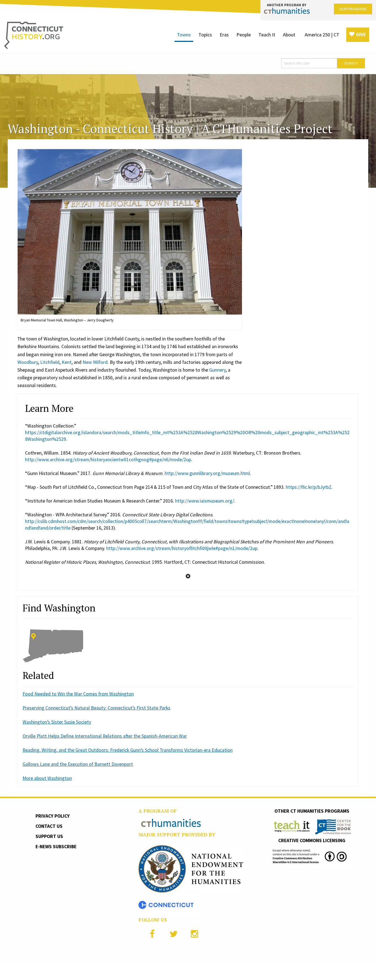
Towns (184, 34)
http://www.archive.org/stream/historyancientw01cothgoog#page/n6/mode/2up (108, 460)
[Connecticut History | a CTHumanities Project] (33, 35)
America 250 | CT (322, 34)
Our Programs (353, 8)
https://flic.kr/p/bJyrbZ (308, 487)
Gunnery (217, 370)
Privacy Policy (53, 816)
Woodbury (27, 362)
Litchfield (49, 362)
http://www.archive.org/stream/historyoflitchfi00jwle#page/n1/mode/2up (181, 548)
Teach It (266, 34)
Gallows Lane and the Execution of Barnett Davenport (78, 764)
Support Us (49, 836)
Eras (224, 34)
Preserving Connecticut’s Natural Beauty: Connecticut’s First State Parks (96, 708)
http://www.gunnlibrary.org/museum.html (207, 473)
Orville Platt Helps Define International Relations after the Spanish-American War (105, 736)
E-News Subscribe (56, 847)
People (243, 34)
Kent (67, 362)
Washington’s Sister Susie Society (57, 722)
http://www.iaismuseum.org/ (204, 501)
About (289, 34)
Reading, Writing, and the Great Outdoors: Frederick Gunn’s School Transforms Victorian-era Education (128, 750)
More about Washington (47, 778)
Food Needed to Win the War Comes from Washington (78, 694)
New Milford (95, 362)
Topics (205, 34)
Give (361, 34)
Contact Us (49, 826)
